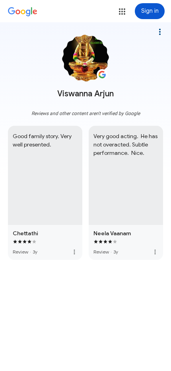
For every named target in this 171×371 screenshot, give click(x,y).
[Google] (22, 12)
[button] (122, 12)
